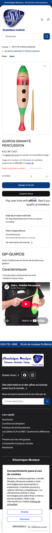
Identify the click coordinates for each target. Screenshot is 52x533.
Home (5, 47)
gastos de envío (12, 155)
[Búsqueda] (47, 36)
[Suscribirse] (47, 401)
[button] (48, 19)
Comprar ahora (26, 194)
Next (12, 56)
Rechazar (24, 519)
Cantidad (6, 176)
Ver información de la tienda (18, 242)
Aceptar (25, 512)
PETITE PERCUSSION (23, 47)
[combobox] (26, 36)
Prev (4, 56)
